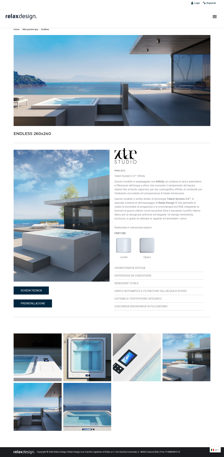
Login (197, 3)
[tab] (158, 268)
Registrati (211, 3)
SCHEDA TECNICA (31, 290)
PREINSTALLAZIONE (33, 303)
